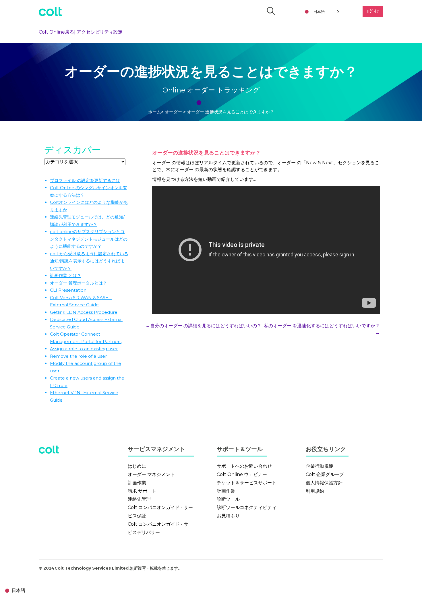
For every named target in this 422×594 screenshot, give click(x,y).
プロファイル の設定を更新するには (85, 180)
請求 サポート (142, 491)
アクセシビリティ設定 (100, 32)
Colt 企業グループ (325, 474)
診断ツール (228, 499)
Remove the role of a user (78, 356)
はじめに (137, 466)
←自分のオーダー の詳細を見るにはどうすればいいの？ (204, 325)
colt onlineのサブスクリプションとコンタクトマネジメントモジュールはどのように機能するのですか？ (88, 239)
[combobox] (14, 590)
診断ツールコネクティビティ (246, 507)
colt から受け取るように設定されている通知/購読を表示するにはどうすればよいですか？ (89, 261)
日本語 (18, 590)
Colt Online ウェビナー (242, 474)
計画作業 (137, 482)
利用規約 (315, 491)
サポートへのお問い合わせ (244, 466)
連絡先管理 (139, 499)
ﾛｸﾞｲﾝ (373, 11)
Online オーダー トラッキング (211, 90)
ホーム (154, 111)
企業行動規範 (319, 466)
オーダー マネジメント (151, 474)
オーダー (174, 111)
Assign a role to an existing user (84, 348)
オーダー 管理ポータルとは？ (78, 283)
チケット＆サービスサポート (246, 482)
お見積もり (228, 515)
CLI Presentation (68, 290)
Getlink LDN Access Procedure (83, 312)
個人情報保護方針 (324, 482)
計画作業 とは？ (65, 275)
